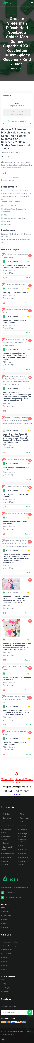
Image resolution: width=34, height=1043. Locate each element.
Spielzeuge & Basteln (6, 848)
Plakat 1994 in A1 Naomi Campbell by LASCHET (17, 679)
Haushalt (23, 826)
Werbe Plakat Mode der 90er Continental (15, 523)
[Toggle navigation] (32, 3)
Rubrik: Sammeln (12, 262)
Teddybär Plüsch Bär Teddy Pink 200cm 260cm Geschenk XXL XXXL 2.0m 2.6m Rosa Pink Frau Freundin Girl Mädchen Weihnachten (16, 558)
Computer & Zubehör (6, 831)
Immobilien (23, 830)
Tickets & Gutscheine (22, 840)
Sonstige (23, 854)
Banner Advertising (9, 946)
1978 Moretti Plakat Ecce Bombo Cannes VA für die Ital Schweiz (16, 267)
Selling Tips (7, 988)
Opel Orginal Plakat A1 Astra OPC (16, 293)
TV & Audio (23, 850)
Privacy (5, 927)
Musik (5, 839)
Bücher (5, 822)
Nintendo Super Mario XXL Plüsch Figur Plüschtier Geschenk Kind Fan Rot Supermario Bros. (17, 712)
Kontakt (5, 920)
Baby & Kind (7, 818)
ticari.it (5, 958)
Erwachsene (24, 858)
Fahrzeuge (6, 836)
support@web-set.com (13, 897)
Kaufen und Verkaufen (10, 942)
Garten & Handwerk (26, 822)
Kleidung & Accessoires (22, 835)
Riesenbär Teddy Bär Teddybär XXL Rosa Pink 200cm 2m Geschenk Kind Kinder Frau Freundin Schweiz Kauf (16, 600)
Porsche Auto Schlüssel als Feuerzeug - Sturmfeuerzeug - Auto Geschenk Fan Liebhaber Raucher (15, 356)
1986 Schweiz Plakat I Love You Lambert (16, 468)
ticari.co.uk (6, 969)
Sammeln (6, 843)
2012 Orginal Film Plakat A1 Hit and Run (15, 495)
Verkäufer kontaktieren (18, 121)
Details (27, 278)
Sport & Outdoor (8, 854)
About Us (6, 912)
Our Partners (7, 954)
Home (13, 68)
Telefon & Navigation (5, 863)
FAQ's (5, 984)
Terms (5, 924)
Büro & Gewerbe (8, 826)
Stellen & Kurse (8, 858)
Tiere (22, 846)
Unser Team (7, 916)
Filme (22, 814)
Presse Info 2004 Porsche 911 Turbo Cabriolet (15, 322)
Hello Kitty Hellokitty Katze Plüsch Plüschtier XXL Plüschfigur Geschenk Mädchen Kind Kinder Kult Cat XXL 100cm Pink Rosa (17, 647)
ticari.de (5, 962)
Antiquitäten (7, 814)
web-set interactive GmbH (22, 1031)
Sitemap (6, 992)
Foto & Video (24, 818)
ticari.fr (5, 965)
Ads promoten (7, 950)
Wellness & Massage (23, 863)
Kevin (17, 103)
